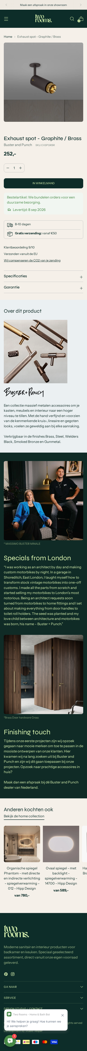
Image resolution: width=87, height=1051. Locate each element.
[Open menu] (6, 19)
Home (8, 37)
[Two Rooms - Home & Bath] (43, 19)
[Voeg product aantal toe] (8, 168)
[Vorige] (6, 5)
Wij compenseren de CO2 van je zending (32, 260)
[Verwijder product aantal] (20, 168)
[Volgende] (80, 5)
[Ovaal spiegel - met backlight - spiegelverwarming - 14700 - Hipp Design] (61, 844)
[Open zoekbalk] (72, 19)
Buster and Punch (18, 145)
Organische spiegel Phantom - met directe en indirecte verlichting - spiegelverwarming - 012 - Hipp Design (22, 878)
